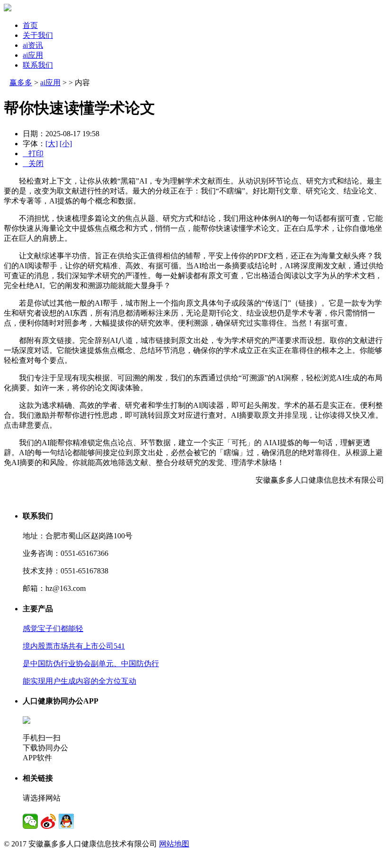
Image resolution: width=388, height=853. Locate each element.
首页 (30, 25)
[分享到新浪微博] (48, 821)
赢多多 (20, 83)
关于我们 (38, 35)
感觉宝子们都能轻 (53, 628)
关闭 (33, 163)
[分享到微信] (30, 821)
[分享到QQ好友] (66, 821)
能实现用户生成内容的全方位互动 (79, 681)
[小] (66, 144)
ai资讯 (33, 45)
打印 (33, 153)
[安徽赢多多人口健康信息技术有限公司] (7, 9)
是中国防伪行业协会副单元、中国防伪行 (91, 664)
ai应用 (33, 55)
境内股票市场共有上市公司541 (74, 646)
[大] (51, 144)
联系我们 (38, 65)
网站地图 (174, 844)
